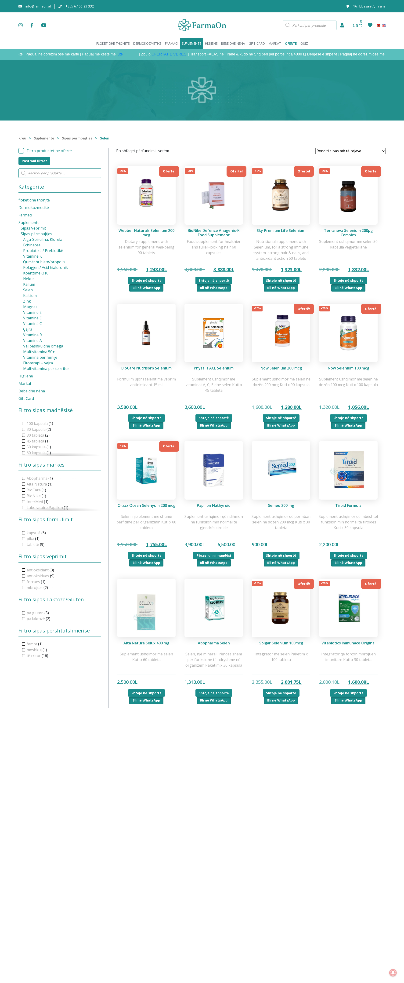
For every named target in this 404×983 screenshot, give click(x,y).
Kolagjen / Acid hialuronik (45, 267)
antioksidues (38, 575)
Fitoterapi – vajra (38, 362)
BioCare (34, 490)
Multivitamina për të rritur (46, 368)
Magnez (30, 306)
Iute (103, 54)
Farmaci (25, 215)
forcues (33, 581)
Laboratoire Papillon (45, 507)
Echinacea (31, 245)
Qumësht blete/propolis (44, 261)
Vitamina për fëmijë (40, 357)
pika (30, 538)
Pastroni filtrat (34, 161)
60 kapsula (36, 452)
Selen (28, 289)
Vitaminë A (32, 340)
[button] (342, 25)
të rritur (34, 655)
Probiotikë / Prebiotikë (43, 250)
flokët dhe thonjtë (34, 200)
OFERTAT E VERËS (152, 54)
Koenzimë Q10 (35, 273)
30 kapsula (36, 429)
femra (32, 644)
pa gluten (35, 612)
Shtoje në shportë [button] (146, 280)
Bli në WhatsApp (146, 287)
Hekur (28, 278)
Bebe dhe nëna (31, 391)
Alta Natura (37, 484)
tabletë (33, 544)
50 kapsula (36, 446)
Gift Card (26, 398)
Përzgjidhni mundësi (214, 555)
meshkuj (34, 649)
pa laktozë (36, 618)
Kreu (22, 138)
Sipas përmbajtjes (77, 138)
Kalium (29, 284)
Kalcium (30, 295)
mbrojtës (35, 587)
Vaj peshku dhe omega (43, 346)
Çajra (27, 329)
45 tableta (35, 441)
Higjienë (25, 376)
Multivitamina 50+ (39, 351)
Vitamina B (32, 334)
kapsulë (33, 532)
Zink (27, 301)
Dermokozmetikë (33, 207)
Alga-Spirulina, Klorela (42, 239)
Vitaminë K (32, 256)
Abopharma (37, 478)
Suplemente (44, 138)
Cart (357, 25)
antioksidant (38, 570)
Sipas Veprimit (33, 228)
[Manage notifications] (393, 972)
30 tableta (35, 435)
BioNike (34, 495)
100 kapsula (37, 423)
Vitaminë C (32, 323)
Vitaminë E (32, 312)
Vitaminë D (32, 318)
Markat (24, 383)
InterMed (35, 501)
